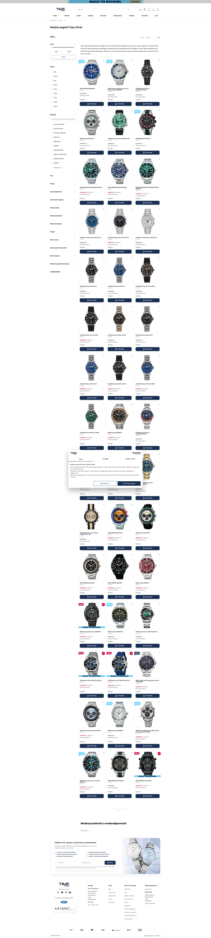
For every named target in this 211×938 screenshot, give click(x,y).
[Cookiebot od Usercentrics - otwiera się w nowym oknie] (133, 453)
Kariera (110, 899)
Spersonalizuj (104, 483)
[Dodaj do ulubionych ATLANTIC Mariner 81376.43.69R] (131, 307)
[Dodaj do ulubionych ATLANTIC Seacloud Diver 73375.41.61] (131, 209)
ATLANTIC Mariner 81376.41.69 (144, 335)
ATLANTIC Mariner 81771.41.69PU (89, 335)
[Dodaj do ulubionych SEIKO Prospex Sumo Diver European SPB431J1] (103, 752)
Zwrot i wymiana (128, 899)
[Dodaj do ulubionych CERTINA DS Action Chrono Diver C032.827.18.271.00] (103, 504)
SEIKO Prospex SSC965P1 (87, 138)
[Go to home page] (60, 9)
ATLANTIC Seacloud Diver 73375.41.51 (90, 237)
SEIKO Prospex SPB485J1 (115, 432)
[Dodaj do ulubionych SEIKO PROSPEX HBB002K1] (103, 60)
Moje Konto (127, 889)
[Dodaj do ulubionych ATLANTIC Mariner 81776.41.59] (131, 258)
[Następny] (126, 809)
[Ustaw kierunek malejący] (159, 37)
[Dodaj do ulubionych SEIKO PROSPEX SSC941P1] (103, 554)
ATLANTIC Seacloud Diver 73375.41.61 (118, 237)
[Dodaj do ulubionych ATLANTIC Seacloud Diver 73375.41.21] (159, 209)
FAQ (125, 892)
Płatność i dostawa (129, 896)
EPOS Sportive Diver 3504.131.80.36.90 (91, 680)
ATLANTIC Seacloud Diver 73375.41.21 (146, 237)
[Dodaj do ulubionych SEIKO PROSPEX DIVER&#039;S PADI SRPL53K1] (103, 159)
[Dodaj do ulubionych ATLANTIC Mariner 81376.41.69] (159, 307)
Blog (109, 889)
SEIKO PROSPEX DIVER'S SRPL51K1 (117, 187)
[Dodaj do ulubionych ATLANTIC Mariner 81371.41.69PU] (131, 355)
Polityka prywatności (129, 909)
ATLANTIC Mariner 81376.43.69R (117, 335)
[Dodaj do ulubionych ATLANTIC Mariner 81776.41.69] (103, 258)
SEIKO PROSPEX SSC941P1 (87, 583)
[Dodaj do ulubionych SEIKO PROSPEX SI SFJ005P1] (131, 752)
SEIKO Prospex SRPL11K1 (142, 583)
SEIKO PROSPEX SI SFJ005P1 (116, 781)
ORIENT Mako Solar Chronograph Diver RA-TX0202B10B (147, 681)
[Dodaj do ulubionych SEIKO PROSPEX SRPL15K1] (131, 554)
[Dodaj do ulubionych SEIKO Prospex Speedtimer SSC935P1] (103, 702)
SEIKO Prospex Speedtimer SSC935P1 (90, 730)
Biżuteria (103, 16)
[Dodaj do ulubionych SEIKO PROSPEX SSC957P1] (159, 110)
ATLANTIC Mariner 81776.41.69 (88, 286)
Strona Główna (53, 20)
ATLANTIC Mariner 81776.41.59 (116, 286)
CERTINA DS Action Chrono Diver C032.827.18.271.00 (89, 533)
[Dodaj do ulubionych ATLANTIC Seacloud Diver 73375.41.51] (103, 209)
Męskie (79, 16)
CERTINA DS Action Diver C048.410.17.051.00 (143, 89)
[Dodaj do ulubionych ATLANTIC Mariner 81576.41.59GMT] (159, 355)
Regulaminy (127, 905)
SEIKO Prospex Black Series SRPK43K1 (90, 632)
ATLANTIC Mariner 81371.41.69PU (117, 384)
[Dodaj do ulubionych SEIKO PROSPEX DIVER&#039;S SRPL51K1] (131, 159)
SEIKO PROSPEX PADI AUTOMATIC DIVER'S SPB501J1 (147, 188)
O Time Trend (111, 892)
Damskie (90, 16)
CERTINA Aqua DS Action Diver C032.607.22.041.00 (144, 483)
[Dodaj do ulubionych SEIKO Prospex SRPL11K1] (159, 554)
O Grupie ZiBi (111, 896)
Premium (131, 16)
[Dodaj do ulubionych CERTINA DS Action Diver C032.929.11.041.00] (159, 404)
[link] (63, 72)
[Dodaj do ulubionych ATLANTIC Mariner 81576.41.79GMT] (103, 404)
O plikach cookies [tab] (130, 458)
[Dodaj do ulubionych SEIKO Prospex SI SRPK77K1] (131, 603)
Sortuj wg (142, 37)
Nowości (66, 16)
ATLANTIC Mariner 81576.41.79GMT (89, 432)
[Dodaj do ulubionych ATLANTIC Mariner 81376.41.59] (103, 355)
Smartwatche (117, 16)
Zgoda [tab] (81, 459)
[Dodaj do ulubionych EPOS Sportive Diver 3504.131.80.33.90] (159, 603)
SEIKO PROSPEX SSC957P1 (143, 138)
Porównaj (82, 99)
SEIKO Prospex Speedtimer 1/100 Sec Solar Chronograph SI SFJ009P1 (147, 731)
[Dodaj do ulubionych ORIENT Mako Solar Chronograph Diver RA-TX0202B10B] (159, 652)
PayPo (126, 902)
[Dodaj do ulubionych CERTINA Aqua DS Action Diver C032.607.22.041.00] (159, 454)
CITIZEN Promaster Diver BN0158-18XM (119, 138)
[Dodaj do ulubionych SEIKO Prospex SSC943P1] (159, 504)
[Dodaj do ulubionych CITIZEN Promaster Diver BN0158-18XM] (131, 110)
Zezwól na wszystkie (129, 483)
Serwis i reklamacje (150, 903)
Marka (55, 16)
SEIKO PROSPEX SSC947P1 (115, 533)
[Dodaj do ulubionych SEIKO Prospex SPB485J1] (131, 404)
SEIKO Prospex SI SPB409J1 (115, 730)
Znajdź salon (148, 889)
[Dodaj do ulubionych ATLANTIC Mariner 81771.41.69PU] (103, 307)
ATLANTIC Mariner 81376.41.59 (88, 384)
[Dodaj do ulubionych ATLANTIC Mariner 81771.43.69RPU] (159, 258)
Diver (65, 20)
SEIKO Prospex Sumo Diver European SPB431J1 (90, 781)
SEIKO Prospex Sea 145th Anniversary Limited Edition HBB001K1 (118, 89)
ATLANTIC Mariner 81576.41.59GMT (145, 384)
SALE (156, 16)
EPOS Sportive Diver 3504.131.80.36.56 (119, 680)
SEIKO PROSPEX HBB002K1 (87, 88)
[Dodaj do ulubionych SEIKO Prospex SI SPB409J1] (131, 702)
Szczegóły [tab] (106, 458)
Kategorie (145, 16)
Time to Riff (111, 902)
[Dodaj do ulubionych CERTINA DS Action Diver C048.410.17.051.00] (159, 60)
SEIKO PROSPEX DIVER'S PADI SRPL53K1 (91, 187)
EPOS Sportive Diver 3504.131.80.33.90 (146, 632)
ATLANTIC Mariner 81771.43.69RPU (145, 286)
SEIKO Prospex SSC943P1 (143, 533)
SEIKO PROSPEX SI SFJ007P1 (143, 781)
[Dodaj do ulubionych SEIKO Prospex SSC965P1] (103, 110)
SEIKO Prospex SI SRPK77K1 (115, 632)
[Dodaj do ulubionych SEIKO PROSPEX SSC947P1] (131, 504)
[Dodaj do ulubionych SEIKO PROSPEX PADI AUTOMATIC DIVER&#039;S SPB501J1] (159, 159)
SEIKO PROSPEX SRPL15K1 (115, 583)
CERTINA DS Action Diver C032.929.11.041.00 (143, 433)
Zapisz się (110, 862)
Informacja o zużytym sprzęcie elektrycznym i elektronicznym (130, 916)
